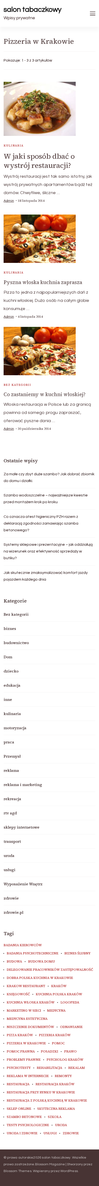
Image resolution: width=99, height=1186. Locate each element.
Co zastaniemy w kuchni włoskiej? (45, 394)
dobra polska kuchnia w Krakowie (40, 978)
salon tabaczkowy (33, 9)
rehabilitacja (49, 1068)
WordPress (69, 1171)
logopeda (70, 1002)
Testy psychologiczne (28, 1125)
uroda (9, 855)
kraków (59, 986)
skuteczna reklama (56, 1108)
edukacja (12, 685)
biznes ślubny (77, 953)
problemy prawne (24, 1059)
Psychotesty (19, 1068)
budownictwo (16, 642)
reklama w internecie (28, 1076)
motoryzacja (15, 727)
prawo (70, 1051)
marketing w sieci (24, 1010)
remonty (63, 1076)
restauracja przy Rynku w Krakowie (41, 1092)
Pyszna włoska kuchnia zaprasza (43, 282)
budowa (14, 961)
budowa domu (41, 961)
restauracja (18, 1084)
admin (9, 201)
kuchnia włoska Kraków (31, 1002)
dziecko (11, 671)
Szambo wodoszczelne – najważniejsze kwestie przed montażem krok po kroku (46, 498)
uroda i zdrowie (22, 1133)
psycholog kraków (65, 1059)
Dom (8, 657)
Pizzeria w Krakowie (26, 1043)
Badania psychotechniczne (32, 953)
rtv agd (10, 813)
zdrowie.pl (13, 912)
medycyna (56, 1010)
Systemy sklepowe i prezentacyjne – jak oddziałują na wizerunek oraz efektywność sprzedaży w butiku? (48, 551)
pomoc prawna (21, 1051)
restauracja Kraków (55, 1084)
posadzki (49, 1051)
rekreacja (12, 798)
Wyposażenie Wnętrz (23, 884)
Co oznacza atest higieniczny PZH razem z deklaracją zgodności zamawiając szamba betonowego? (41, 523)
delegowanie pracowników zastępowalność (50, 969)
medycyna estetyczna (27, 1019)
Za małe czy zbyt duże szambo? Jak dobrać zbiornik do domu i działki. (49, 477)
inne (8, 699)
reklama (11, 770)
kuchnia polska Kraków (59, 994)
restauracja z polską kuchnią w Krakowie (47, 1100)
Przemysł (12, 756)
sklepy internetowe (21, 827)
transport (12, 841)
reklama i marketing (23, 784)
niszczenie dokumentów (30, 1027)
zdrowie (11, 898)
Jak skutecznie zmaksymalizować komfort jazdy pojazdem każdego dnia (46, 576)
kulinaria (14, 145)
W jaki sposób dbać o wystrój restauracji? (39, 160)
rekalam (76, 1068)
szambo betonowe (24, 1117)
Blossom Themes (17, 1171)
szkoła (55, 1117)
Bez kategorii (17, 385)
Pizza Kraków (20, 1035)
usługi (9, 869)
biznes (10, 628)
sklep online (19, 1108)
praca (9, 742)
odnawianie (71, 1027)
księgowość (18, 994)
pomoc (58, 1043)
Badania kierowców (23, 945)
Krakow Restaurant (26, 986)
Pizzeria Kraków (55, 1035)
